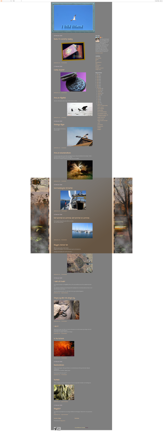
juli (98, 96)
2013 (98, 80)
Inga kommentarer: (64, 292)
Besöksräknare (59, 365)
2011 (98, 84)
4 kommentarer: (64, 92)
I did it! (56, 326)
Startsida (76, 418)
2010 (98, 85)
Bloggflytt (57, 409)
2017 (98, 74)
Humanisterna (98, 65)
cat (101, 37)
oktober (99, 91)
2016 (98, 76)
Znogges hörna (98, 69)
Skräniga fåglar (59, 124)
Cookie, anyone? (59, 70)
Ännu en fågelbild (60, 98)
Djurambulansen (98, 62)
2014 (98, 79)
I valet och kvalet (59, 281)
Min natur (97, 66)
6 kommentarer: (64, 333)
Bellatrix (97, 59)
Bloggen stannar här (61, 245)
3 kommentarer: (64, 62)
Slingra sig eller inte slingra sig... (64, 298)
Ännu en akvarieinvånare (62, 153)
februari (99, 104)
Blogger (86, 427)
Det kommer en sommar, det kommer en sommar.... (72, 218)
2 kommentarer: (64, 321)
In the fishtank (59, 338)
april (99, 101)
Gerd (96, 63)
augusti (99, 94)
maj (98, 99)
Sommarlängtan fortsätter (63, 188)
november (100, 90)
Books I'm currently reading (63, 39)
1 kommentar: (64, 117)
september (100, 93)
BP (96, 60)
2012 (98, 82)
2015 (98, 77)
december (100, 88)
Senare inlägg (57, 418)
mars (99, 102)
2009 (98, 87)
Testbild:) (57, 380)
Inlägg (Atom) (62, 420)
